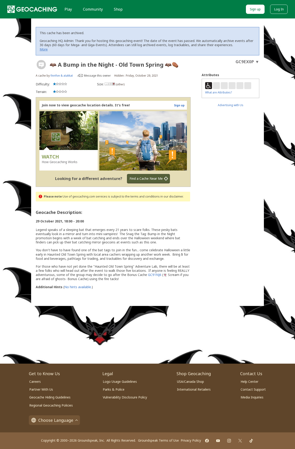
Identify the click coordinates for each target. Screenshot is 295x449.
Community (93, 9)
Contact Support (253, 389)
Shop (118, 9)
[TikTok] (251, 441)
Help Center (249, 381)
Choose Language (55, 420)
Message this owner (97, 76)
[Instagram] (229, 441)
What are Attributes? (218, 92)
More (44, 49)
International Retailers (194, 389)
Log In (279, 9)
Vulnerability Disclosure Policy (125, 397)
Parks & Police (113, 389)
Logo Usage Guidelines (120, 381)
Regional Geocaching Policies (51, 405)
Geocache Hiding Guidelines (50, 397)
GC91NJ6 (154, 274)
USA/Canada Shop (190, 381)
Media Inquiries (252, 397)
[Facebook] (207, 441)
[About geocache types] (41, 64)
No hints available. (78, 287)
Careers (35, 381)
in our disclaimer (171, 196)
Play (68, 9)
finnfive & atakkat (61, 76)
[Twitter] (240, 441)
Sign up (255, 9)
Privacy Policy (191, 440)
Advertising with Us (230, 105)
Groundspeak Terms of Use (158, 440)
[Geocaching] (32, 9)
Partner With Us (41, 389)
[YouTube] (218, 441)
